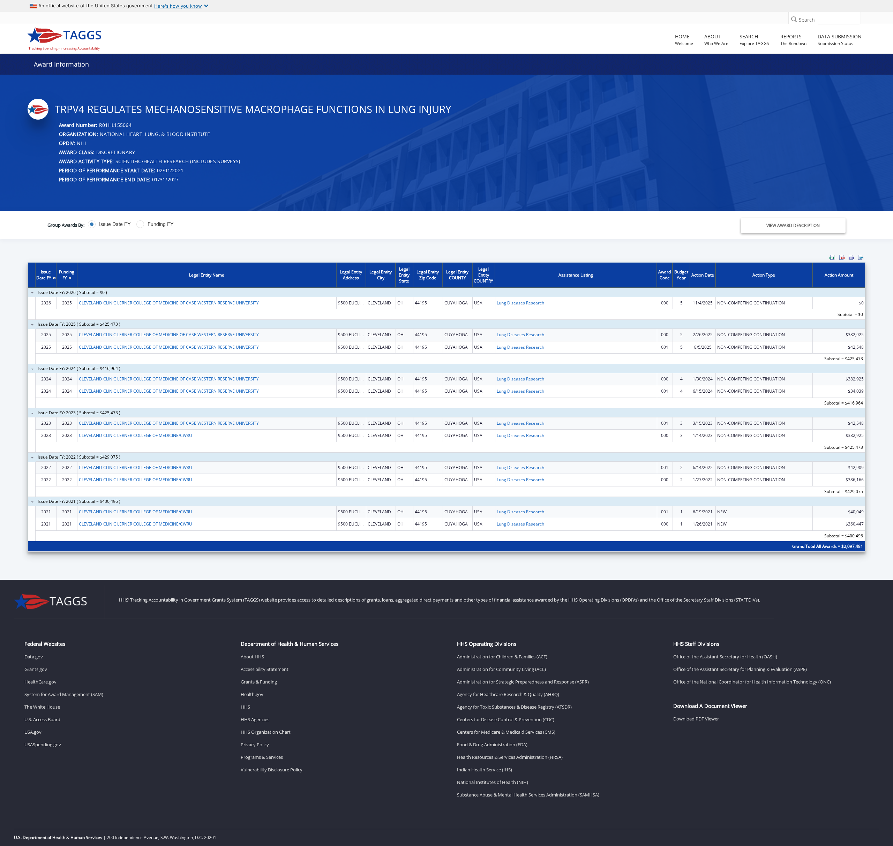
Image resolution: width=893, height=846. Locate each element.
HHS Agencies (255, 719)
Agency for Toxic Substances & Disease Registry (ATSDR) (514, 707)
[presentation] (446, 407)
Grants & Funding (259, 682)
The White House (42, 707)
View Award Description (793, 225)
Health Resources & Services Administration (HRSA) (510, 757)
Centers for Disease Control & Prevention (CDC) (505, 719)
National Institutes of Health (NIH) (492, 782)
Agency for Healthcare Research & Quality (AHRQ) (508, 694)
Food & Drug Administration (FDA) (492, 744)
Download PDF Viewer (696, 719)
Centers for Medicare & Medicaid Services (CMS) (506, 732)
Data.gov (33, 657)
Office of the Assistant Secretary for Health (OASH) (725, 657)
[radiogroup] (311, 224)
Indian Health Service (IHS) (484, 769)
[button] (794, 19)
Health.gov (252, 694)
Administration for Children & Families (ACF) (502, 657)
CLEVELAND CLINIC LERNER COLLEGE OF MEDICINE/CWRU (135, 435)
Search (807, 19)
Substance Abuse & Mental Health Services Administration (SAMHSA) (528, 795)
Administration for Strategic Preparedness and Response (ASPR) (523, 682)
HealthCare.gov (40, 682)
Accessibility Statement (264, 669)
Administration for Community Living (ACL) (501, 669)
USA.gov (33, 732)
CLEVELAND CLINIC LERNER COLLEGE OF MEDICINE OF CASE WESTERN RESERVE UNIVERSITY (169, 303)
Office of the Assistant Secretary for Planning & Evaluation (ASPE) (740, 669)
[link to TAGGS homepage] (128, 37)
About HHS (252, 657)
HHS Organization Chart (266, 732)
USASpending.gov (42, 744)
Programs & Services (262, 757)
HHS (245, 707)
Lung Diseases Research (520, 303)
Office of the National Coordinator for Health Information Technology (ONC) (752, 682)
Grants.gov (35, 669)
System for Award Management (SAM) (63, 694)
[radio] (109, 224)
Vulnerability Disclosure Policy (271, 769)
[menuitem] (832, 257)
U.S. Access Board (42, 719)
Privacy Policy (255, 744)
